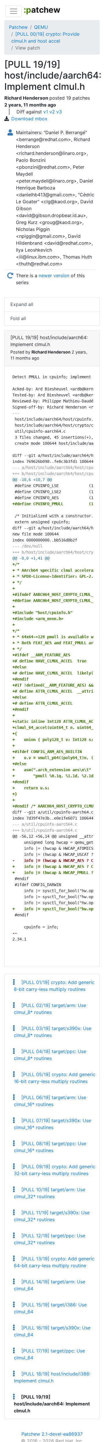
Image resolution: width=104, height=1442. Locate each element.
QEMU (41, 27)
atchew (42, 10)
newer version (54, 275)
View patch (27, 48)
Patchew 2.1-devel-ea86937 (52, 1434)
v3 (59, 112)
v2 (52, 112)
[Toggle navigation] (13, 11)
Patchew (18, 27)
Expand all (21, 304)
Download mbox (29, 118)
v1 (45, 112)
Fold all (18, 318)
